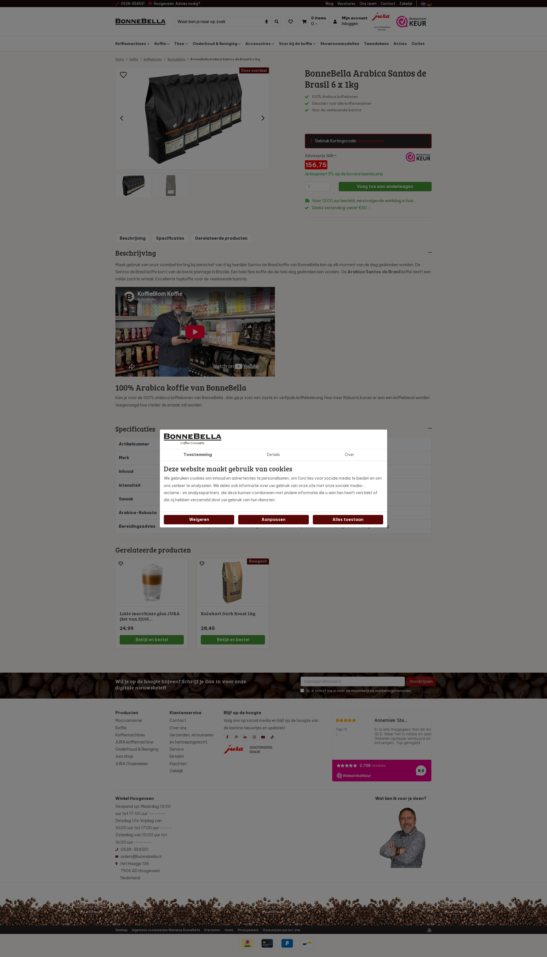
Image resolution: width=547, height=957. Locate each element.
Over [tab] (349, 454)
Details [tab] (273, 454)
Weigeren (199, 519)
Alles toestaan (348, 519)
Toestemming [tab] (197, 454)
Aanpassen (273, 519)
